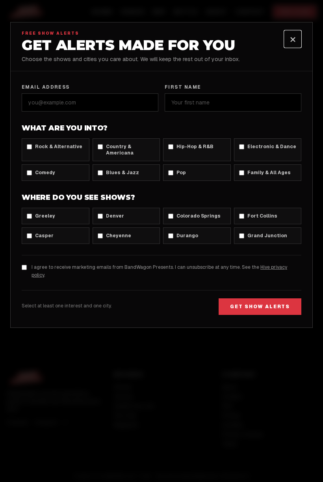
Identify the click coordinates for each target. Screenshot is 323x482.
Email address (46, 87)
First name (183, 87)
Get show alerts (260, 306)
